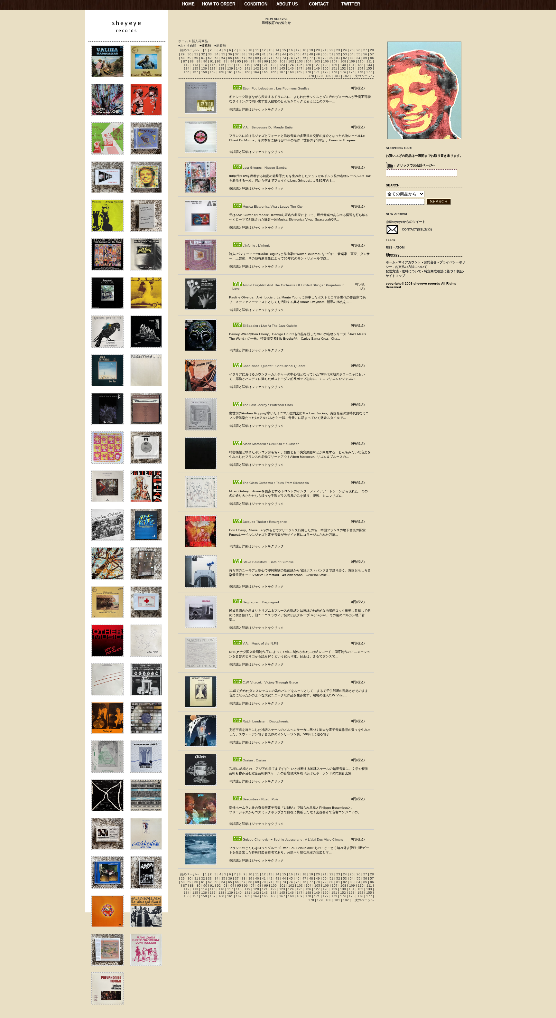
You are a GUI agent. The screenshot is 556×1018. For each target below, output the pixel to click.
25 (352, 50)
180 (328, 76)
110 (361, 61)
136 (204, 68)
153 (352, 68)
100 (274, 61)
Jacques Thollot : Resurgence (265, 521)
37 (237, 54)
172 (326, 72)
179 (320, 76)
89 (198, 61)
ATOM (399, 247)
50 (325, 54)
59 (189, 58)
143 (265, 68)
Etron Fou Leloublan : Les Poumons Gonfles (276, 88)
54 (352, 54)
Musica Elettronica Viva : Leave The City (272, 206)
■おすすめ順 (187, 45)
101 (282, 61)
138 (221, 68)
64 (223, 58)
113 (195, 65)
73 (284, 58)
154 (360, 68)
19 (311, 50)
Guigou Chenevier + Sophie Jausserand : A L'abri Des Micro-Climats (293, 839)
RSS (389, 247)
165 (265, 72)
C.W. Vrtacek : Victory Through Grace (270, 682)
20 (318, 50)
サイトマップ (395, 276)
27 (365, 50)
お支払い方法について (411, 267)
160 (221, 72)
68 (250, 58)
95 (239, 61)
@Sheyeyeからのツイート (405, 221)
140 (239, 68)
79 (325, 58)
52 (338, 54)
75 (298, 58)
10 (250, 50)
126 (308, 65)
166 (273, 72)
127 (317, 65)
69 (257, 58)
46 (298, 54)
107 (335, 61)
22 (331, 50)
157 (195, 72)
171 (317, 72)
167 (282, 72)
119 (247, 65)
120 (256, 65)
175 (352, 72)
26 (358, 50)
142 (256, 68)
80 (331, 58)
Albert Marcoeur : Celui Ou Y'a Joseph (271, 444)
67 (244, 58)
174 (343, 72)
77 (311, 58)
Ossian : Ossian (254, 760)
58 (183, 58)
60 (196, 58)
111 (369, 61)
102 (291, 61)
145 (282, 68)
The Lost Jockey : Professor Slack (268, 405)
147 (299, 68)
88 (192, 61)
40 (257, 54)
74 (291, 58)
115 (213, 65)
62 (210, 58)
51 (331, 54)
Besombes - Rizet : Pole (260, 799)
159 (213, 72)
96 (246, 61)
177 (369, 72)
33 (210, 54)
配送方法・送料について (403, 271)
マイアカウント (409, 262)
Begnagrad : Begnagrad (261, 602)
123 (282, 65)
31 (196, 54)
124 (291, 65)
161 (230, 72)
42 (271, 54)
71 (271, 58)
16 (291, 50)
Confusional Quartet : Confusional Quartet (274, 366)
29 (183, 54)
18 (304, 50)
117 (230, 65)
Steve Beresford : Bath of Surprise (268, 562)
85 (365, 58)
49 (318, 54)
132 (360, 65)
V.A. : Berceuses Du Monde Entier (268, 127)
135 (195, 68)
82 (345, 58)
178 (311, 76)
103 (300, 61)
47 (304, 54)
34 (216, 54)
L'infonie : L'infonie (257, 245)
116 (221, 65)
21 (325, 50)
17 (298, 50)
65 (230, 58)
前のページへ (189, 50)
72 (277, 58)
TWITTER (350, 4)
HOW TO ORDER (218, 4)
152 (343, 68)
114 (204, 65)
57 (372, 54)
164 (256, 72)
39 (250, 54)
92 (219, 61)
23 (338, 50)
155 (369, 68)
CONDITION (255, 4)
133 (369, 65)
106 (326, 61)
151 (334, 68)
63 (216, 58)
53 (345, 54)
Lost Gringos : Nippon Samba (265, 167)
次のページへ (364, 76)
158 (204, 72)
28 (372, 50)
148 (308, 68)
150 (326, 68)
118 (239, 65)
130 (343, 65)
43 (277, 54)
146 (291, 68)
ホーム (183, 41)
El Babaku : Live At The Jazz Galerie (270, 325)
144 (273, 68)
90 (205, 61)
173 (334, 72)
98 (259, 61)
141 (247, 68)
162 (239, 72)
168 (291, 72)
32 (203, 54)
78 (318, 58)
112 (187, 65)
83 (352, 58)
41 (264, 54)
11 (257, 50)
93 (225, 61)
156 (187, 72)
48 (311, 54)
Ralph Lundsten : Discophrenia (266, 721)
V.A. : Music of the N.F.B (261, 643)
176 (360, 72)
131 (352, 65)
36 (230, 54)
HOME (188, 4)
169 (299, 72)
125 (299, 65)
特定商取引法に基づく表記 (443, 271)
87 (185, 61)
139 (230, 68)
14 (277, 50)
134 (187, 68)
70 (264, 58)
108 (343, 61)
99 (266, 61)
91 (212, 61)
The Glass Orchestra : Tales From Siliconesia (276, 483)
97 (253, 61)
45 (291, 54)
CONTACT (319, 4)
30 (189, 54)
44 (284, 54)
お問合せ (430, 262)
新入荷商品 (200, 41)
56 (365, 54)
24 (345, 50)
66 (237, 58)
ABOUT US (287, 4)
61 (203, 58)
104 (308, 61)
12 (264, 50)
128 (326, 65)
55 (358, 54)
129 (334, 65)
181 (337, 76)
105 (317, 61)
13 (271, 50)
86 (372, 58)
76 (304, 58)
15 (284, 50)
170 (308, 72)
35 (223, 54)
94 (232, 61)
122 (273, 65)
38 (244, 54)
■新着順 (220, 45)
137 (213, 68)
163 (247, 72)
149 (317, 68)
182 (346, 76)
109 (352, 61)
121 (265, 65)
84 (358, 58)
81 (338, 58)
